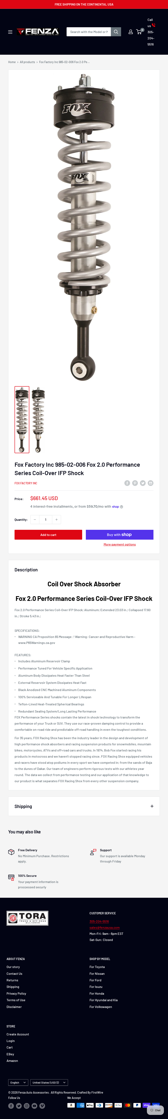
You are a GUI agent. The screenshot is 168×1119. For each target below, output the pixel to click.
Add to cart (48, 535)
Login (11, 1041)
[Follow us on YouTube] (34, 1106)
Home (12, 62)
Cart (10, 1047)
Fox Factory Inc (26, 483)
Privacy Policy (16, 993)
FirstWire (97, 1092)
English (14, 1082)
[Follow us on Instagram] (27, 1106)
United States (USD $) (46, 1082)
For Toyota (97, 967)
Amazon (12, 1060)
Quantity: (21, 519)
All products (27, 62)
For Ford (95, 980)
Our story (13, 967)
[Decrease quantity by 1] (35, 519)
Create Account (18, 1034)
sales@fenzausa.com (105, 927)
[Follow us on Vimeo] (42, 1106)
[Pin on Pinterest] (135, 483)
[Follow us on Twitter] (19, 1106)
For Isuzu (96, 986)
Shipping (13, 986)
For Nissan (97, 973)
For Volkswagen (101, 1007)
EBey (10, 1054)
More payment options (120, 544)
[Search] (116, 31)
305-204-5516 (99, 921)
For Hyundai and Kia (104, 1000)
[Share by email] (150, 483)
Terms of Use (16, 1000)
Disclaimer (14, 1007)
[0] (139, 31)
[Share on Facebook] (127, 483)
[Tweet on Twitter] (143, 483)
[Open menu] (10, 32)
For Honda (97, 993)
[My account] (131, 32)
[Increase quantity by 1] (56, 519)
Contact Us (14, 973)
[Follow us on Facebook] (11, 1106)
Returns (12, 980)
